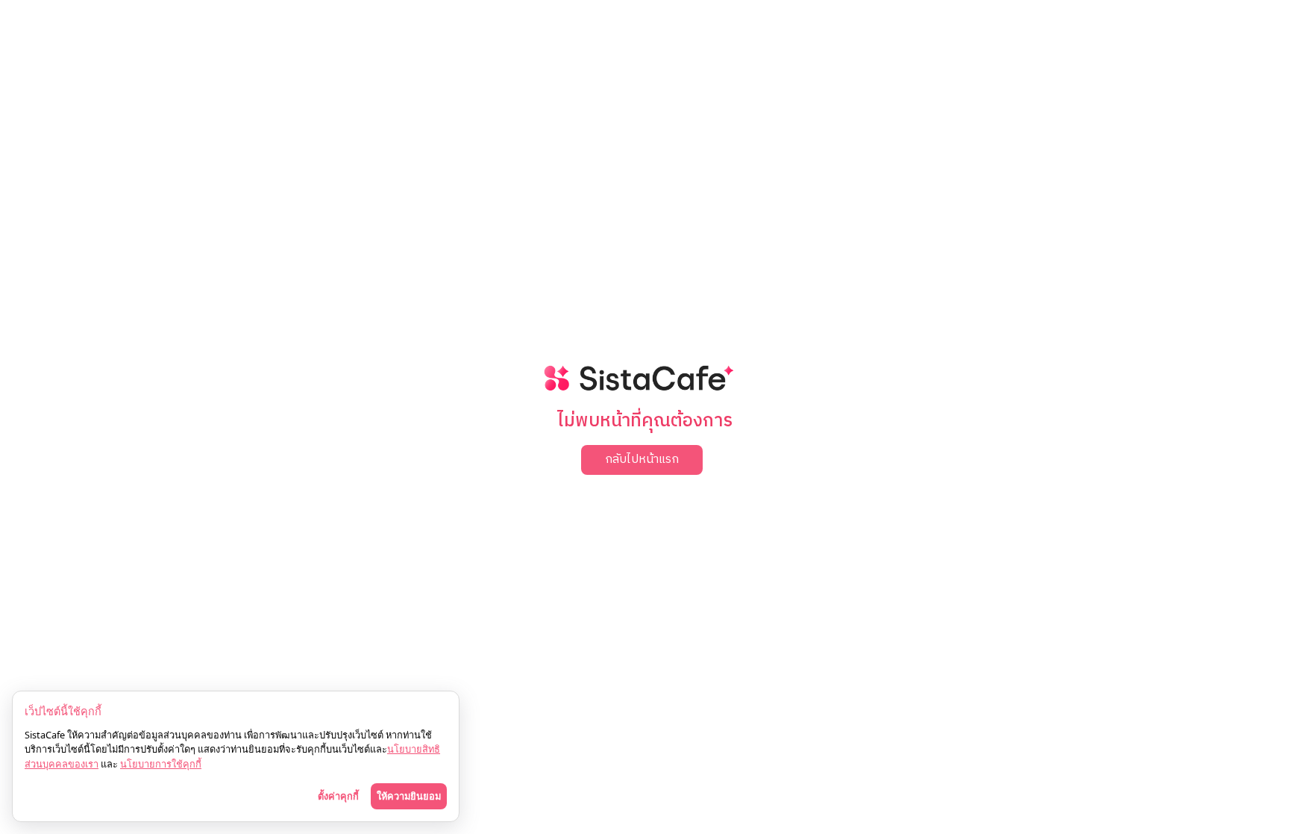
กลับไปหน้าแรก (642, 459)
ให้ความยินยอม (409, 796)
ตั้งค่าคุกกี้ (338, 796)
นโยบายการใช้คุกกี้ (160, 764)
